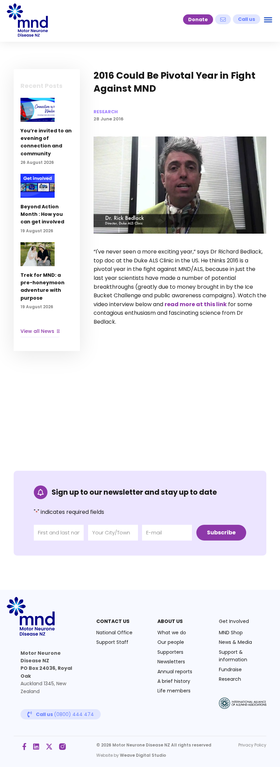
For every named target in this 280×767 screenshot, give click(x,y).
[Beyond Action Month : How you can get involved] (46, 207)
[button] (198, 19)
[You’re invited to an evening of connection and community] (46, 135)
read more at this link (196, 304)
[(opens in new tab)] (242, 707)
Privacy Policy (252, 745)
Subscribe (221, 532)
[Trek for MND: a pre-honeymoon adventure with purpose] (46, 279)
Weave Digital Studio (143, 755)
